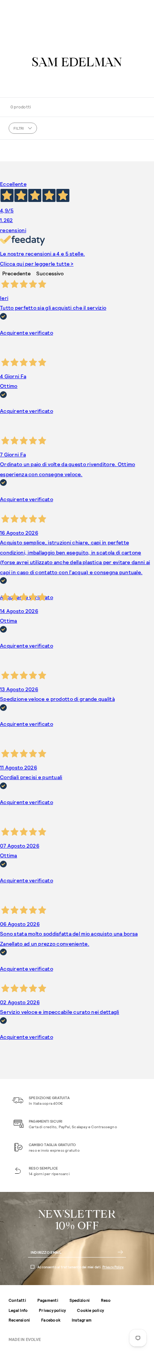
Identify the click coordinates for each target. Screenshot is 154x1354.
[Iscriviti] (120, 1252)
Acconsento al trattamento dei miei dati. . (80, 1267)
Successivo (50, 273)
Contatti (17, 1300)
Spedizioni (80, 1300)
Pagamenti (47, 1300)
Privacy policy (52, 1310)
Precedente (16, 273)
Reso (106, 1300)
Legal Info (18, 1310)
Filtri (18, 128)
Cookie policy (90, 1310)
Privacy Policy (113, 1267)
